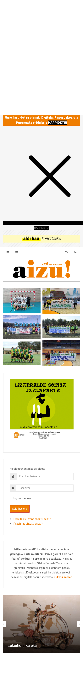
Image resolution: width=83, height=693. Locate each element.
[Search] (75, 251)
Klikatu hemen (63, 577)
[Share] (66, 251)
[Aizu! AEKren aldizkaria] (41, 268)
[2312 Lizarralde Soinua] (42, 409)
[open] (7, 251)
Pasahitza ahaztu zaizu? (28, 524)
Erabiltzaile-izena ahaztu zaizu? (33, 519)
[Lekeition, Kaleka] (41, 624)
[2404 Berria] (41, 238)
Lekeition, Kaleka (22, 645)
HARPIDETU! (57, 122)
